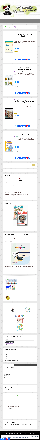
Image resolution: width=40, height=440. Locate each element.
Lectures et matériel (27, 21)
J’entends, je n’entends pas (14, 360)
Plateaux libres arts (7, 377)
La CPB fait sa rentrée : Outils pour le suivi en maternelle (19, 354)
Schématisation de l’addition (25, 35)
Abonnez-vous (9, 342)
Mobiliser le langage (19, 66)
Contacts (17, 21)
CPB (21, 21)
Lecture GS (25, 134)
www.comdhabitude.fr (10, 408)
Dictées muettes (7, 374)
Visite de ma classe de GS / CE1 (25, 102)
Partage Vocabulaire (14, 20)
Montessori (27, 20)
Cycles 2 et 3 (21, 20)
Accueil (7, 20)
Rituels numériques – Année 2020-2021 (25, 68)
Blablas (13, 21)
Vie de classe (8, 21)
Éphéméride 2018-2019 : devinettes (10, 367)
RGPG (33, 21)
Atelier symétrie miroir (13, 356)
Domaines (32, 20)
